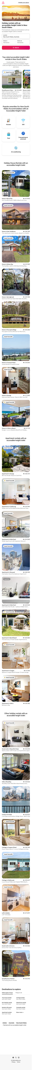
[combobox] (16, 37)
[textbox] (9, 43)
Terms (18, 1062)
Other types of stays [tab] (7, 992)
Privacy (13, 1062)
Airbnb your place (23, 2)
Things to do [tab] (18, 992)
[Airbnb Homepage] (3, 2)
